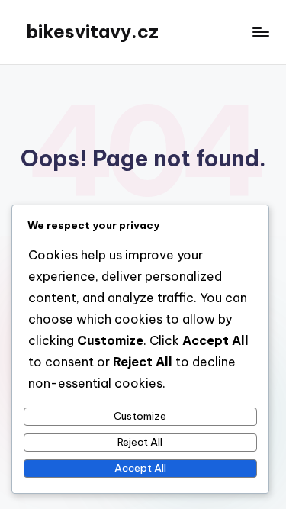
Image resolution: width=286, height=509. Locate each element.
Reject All (139, 442)
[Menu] (260, 31)
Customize (140, 416)
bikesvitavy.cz (92, 31)
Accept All (140, 468)
